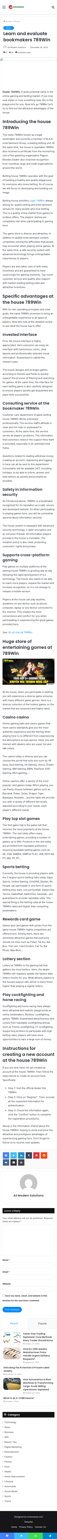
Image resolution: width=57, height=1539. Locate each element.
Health (7, 1471)
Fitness (8, 1461)
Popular (42, 1323)
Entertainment (11, 1452)
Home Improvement (14, 1476)
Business (8, 1432)
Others (16, 21)
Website (7, 1283)
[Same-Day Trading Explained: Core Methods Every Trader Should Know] (12, 1338)
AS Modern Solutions (16, 47)
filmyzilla (28, 1522)
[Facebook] (6, 1155)
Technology (10, 1422)
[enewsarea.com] (16, 7)
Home (8, 21)
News (7, 1427)
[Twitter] (13, 1155)
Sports (7, 1496)
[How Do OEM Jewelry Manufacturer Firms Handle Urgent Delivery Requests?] (12, 1353)
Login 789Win (37, 200)
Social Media (10, 1491)
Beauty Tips (10, 1442)
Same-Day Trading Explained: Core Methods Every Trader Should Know (38, 1337)
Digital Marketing (13, 1447)
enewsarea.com (35, 1516)
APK (6, 1437)
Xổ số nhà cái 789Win (20, 632)
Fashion (8, 1457)
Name (6, 1260)
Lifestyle (8, 1481)
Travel (7, 1501)
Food (6, 1466)
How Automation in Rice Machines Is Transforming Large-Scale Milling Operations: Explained (38, 1384)
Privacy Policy (26, 1527)
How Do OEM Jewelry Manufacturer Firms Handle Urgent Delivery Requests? (36, 1354)
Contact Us (40, 1527)
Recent (14, 1323)
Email (6, 1272)
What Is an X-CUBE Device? (18, 1398)
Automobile (10, 1486)
